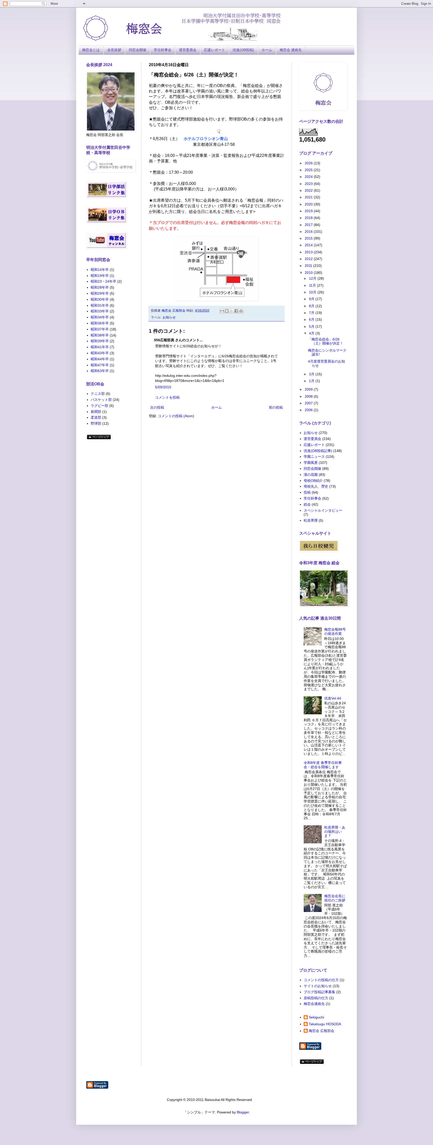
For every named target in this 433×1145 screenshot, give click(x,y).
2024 (309, 177)
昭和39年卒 (100, 341)
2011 (309, 266)
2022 (309, 190)
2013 (309, 252)
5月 (312, 326)
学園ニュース (314, 456)
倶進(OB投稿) (243, 50)
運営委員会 (187, 50)
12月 (313, 278)
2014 (309, 245)
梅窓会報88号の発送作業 (335, 631)
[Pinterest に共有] (241, 310)
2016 (309, 232)
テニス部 (98, 394)
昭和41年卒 (100, 347)
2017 (309, 225)
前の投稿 (276, 407)
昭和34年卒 (100, 317)
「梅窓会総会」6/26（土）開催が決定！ (325, 341)
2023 (309, 184)
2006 (309, 410)
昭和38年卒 (100, 335)
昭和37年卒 (100, 329)
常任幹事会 (162, 50)
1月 (312, 381)
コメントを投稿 (167, 397)
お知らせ (169, 317)
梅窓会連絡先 (314, 1004)
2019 (309, 211)
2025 (309, 170)
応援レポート (214, 50)
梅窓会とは (91, 50)
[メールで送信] (222, 310)
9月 (312, 299)
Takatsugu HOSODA (325, 1024)
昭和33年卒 (100, 311)
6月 (312, 319)
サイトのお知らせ (318, 986)
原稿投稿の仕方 (316, 998)
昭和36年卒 (100, 323)
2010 (309, 273)
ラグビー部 (99, 406)
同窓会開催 (137, 50)
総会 (307, 504)
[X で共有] (231, 310)
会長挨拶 (114, 50)
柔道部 (96, 417)
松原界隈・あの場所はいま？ (334, 831)
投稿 (307, 492)
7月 (312, 313)
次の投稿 (157, 407)
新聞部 (96, 412)
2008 (309, 396)
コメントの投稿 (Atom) (176, 416)
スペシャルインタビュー (323, 510)
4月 (312, 333)
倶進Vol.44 (332, 698)
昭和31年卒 (100, 305)
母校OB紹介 (313, 481)
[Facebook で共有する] (236, 310)
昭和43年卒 (100, 353)
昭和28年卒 (100, 287)
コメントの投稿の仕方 (321, 980)
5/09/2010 (163, 387)
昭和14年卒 (100, 270)
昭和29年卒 (100, 293)
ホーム (267, 50)
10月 (313, 292)
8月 (312, 306)
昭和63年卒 (100, 371)
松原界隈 (311, 520)
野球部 (96, 423)
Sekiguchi (316, 1017)
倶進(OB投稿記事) (318, 451)
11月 (313, 285)
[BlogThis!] (226, 310)
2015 (309, 238)
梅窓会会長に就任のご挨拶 (334, 898)
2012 (309, 259)
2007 (309, 403)
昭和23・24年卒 (103, 281)
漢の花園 (311, 475)
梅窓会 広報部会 (321, 1031)
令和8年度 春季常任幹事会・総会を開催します (323, 765)
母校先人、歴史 (316, 486)
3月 (312, 374)
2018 (309, 218)
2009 (309, 389)
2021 (309, 197)
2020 (309, 204)
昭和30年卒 (100, 299)
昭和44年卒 (100, 359)
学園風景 (311, 463)
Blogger (243, 1112)
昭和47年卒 (100, 365)
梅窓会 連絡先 (291, 50)
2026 (309, 163)
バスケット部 (101, 400)
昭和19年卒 (100, 276)
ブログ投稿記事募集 (319, 992)
